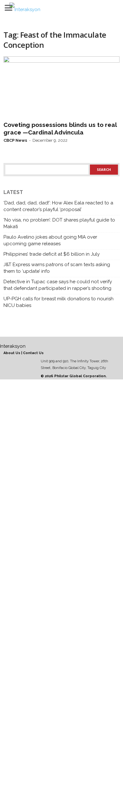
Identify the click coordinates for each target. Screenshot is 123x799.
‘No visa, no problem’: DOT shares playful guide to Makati (59, 223)
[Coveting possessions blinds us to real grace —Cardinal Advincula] (61, 87)
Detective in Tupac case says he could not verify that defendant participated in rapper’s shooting (57, 285)
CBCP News (15, 140)
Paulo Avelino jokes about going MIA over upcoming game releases (50, 240)
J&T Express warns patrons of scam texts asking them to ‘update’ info (56, 268)
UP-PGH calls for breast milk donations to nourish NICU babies (58, 302)
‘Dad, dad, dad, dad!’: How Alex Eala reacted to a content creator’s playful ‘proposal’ (58, 206)
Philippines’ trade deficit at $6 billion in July (51, 254)
